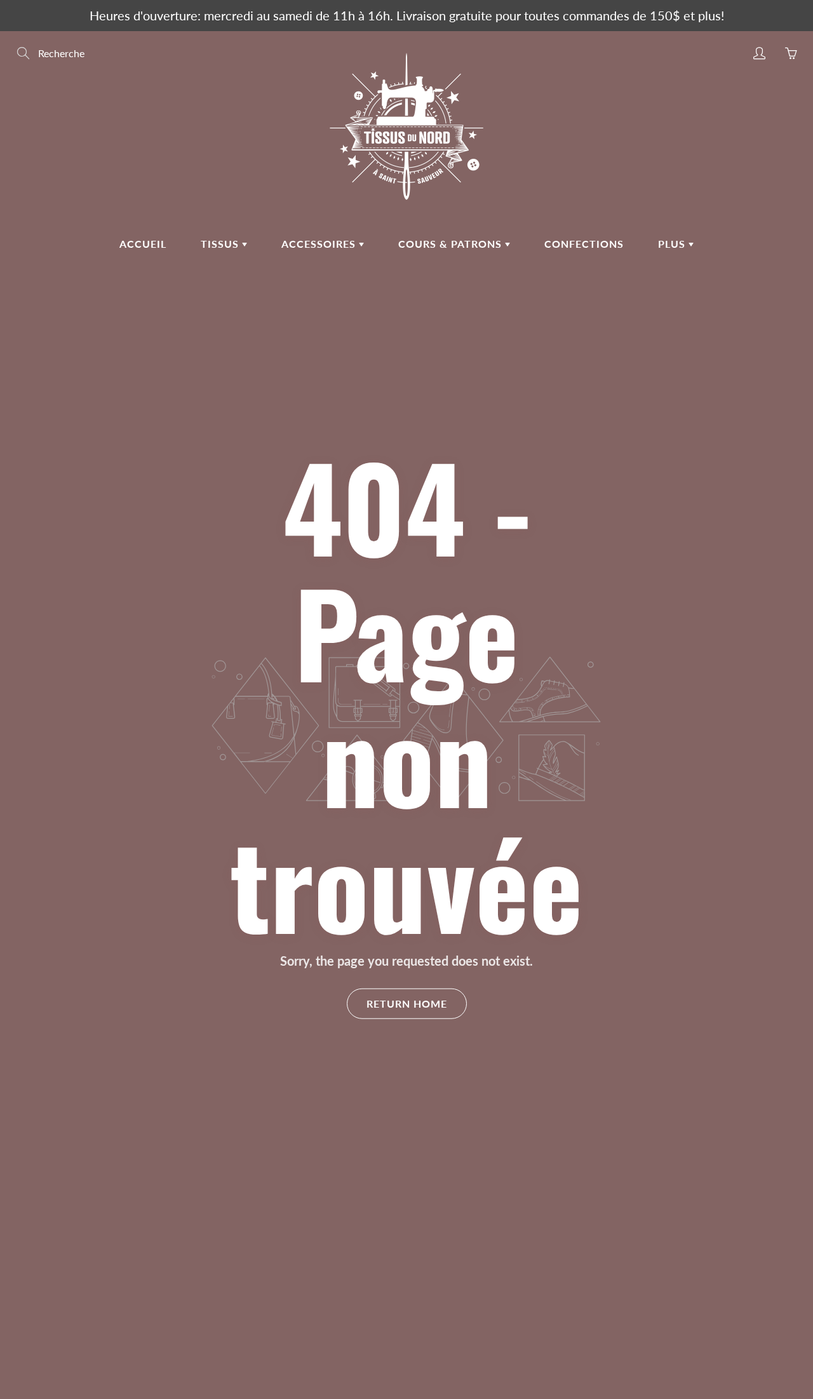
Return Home (406, 1003)
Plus (673, 244)
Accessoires (320, 244)
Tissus (221, 244)
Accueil (142, 244)
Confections (584, 244)
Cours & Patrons (451, 244)
